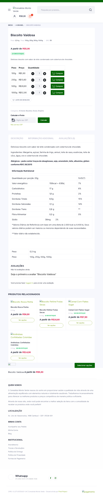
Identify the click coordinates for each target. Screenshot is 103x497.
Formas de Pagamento (16, 459)
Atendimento (13, 445)
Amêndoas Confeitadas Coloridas (20, 343)
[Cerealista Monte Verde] (23, 10)
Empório (41, 111)
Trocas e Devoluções (16, 448)
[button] (21, 100)
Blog (10, 434)
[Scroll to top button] (98, 486)
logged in (29, 283)
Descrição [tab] (17, 138)
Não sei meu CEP (17, 125)
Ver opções (22, 320)
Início (10, 25)
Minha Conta (13, 430)
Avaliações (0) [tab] (67, 138)
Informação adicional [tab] (41, 138)
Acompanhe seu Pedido (17, 427)
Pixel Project (63, 491)
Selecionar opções (84, 365)
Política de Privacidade (16, 455)
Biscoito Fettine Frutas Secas (49, 311)
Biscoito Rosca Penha (20, 307)
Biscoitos (29, 111)
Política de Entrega (15, 452)
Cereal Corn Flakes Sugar (78, 310)
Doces (35, 111)
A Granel (19, 25)
